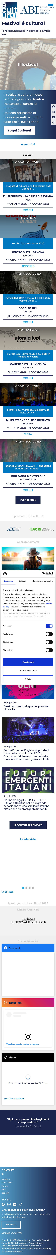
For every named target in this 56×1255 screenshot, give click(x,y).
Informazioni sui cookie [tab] (42, 581)
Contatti (6, 1193)
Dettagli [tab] (22, 581)
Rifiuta (28, 679)
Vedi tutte (8, 891)
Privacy (32, 1243)
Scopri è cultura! (19, 130)
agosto (27, 154)
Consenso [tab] (8, 581)
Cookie (40, 1243)
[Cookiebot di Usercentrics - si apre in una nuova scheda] (41, 573)
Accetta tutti (28, 662)
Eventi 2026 (28, 500)
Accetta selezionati (28, 670)
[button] (23, 888)
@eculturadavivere (14, 1098)
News (4, 1189)
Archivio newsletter (12, 1233)
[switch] (49, 634)
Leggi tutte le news (28, 825)
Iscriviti (11, 1224)
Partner (5, 1186)
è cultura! (6, 1179)
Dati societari (21, 1243)
